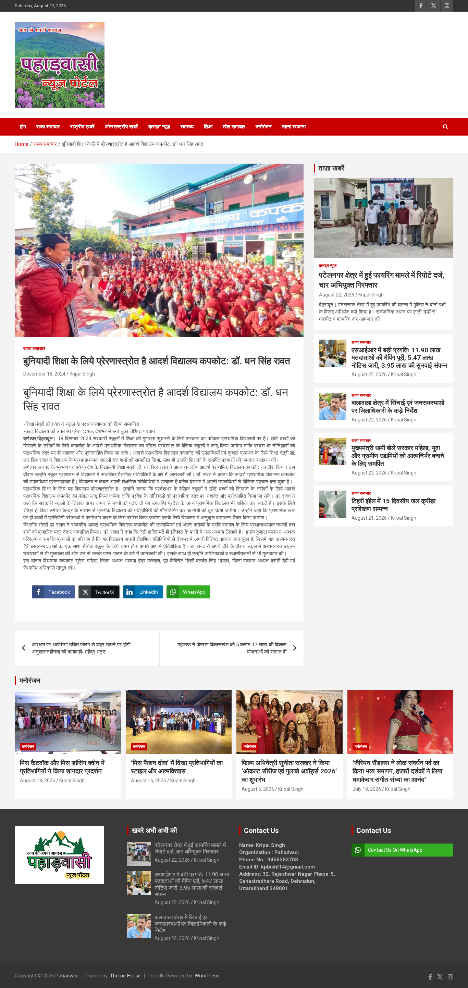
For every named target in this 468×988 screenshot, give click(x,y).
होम (23, 127)
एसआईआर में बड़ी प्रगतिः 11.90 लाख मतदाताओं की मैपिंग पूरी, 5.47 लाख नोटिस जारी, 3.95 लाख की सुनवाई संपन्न (399, 358)
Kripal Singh (82, 374)
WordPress (207, 976)
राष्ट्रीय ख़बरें (82, 127)
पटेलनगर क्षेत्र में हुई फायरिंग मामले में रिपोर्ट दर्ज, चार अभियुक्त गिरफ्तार (190, 848)
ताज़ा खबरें (331, 168)
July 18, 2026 (367, 789)
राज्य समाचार (48, 127)
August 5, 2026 (258, 789)
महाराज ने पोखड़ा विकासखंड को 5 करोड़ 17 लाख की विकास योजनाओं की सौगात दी (231, 648)
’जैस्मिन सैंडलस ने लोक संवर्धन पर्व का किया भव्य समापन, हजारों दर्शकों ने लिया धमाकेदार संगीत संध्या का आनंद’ (397, 771)
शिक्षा (208, 127)
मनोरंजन (264, 127)
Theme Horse (125, 976)
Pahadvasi (67, 976)
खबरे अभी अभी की (154, 830)
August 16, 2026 (148, 780)
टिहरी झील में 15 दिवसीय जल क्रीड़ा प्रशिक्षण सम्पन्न (393, 505)
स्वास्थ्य (187, 127)
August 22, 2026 (336, 294)
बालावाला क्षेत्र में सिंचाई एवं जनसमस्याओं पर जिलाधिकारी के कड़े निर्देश (398, 407)
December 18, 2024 (44, 374)
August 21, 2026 (369, 518)
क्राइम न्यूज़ (159, 127)
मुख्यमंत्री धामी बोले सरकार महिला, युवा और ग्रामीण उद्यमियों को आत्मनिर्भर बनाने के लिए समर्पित (398, 456)
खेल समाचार (234, 127)
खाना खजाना (294, 127)
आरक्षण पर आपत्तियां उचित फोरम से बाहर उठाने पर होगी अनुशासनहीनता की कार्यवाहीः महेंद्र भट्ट (81, 648)
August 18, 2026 (37, 780)
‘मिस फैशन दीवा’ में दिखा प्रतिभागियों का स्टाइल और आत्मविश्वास (177, 767)
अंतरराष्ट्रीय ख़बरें (121, 127)
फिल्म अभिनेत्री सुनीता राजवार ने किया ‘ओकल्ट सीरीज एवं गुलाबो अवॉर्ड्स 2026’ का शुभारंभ (289, 771)
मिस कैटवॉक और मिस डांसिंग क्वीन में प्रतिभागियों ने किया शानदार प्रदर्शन (62, 767)
